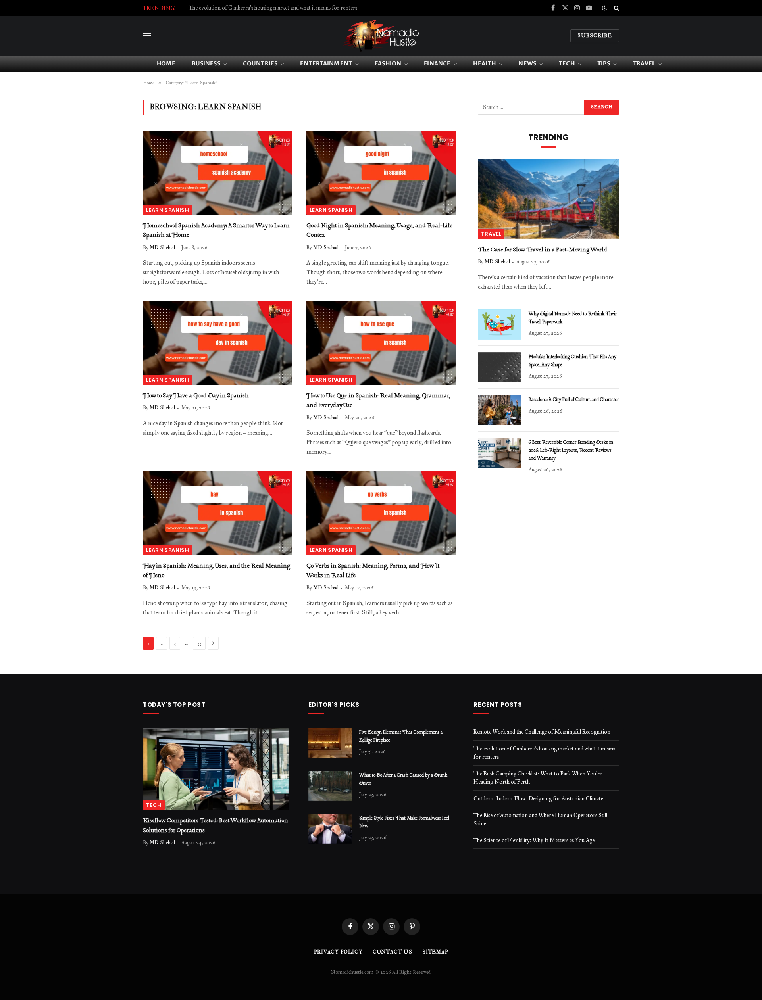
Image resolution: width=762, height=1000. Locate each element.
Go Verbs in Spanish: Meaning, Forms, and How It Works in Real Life (372, 571)
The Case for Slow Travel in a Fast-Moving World (542, 250)
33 (199, 643)
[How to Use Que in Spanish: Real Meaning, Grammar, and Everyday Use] (381, 343)
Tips (603, 63)
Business (206, 63)
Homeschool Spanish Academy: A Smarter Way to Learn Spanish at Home (216, 230)
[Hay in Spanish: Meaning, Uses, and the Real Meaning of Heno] (217, 513)
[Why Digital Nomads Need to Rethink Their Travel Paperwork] (499, 324)
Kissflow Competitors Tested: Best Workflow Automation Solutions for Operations (215, 825)
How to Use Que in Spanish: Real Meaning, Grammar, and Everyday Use (378, 400)
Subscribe (594, 36)
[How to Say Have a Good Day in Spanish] (217, 343)
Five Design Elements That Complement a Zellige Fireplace (401, 736)
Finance (437, 63)
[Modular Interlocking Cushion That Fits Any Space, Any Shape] (499, 367)
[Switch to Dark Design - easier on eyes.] (604, 8)
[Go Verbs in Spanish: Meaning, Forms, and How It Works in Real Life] (381, 513)
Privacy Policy (338, 952)
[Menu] (147, 36)
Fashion (388, 63)
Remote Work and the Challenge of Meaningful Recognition (541, 732)
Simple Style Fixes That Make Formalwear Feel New (404, 822)
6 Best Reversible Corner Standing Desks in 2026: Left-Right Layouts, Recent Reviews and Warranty (571, 451)
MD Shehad (162, 247)
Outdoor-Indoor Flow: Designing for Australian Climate (538, 798)
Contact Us (392, 952)
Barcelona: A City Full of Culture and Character (574, 400)
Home (166, 63)
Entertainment (326, 63)
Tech (567, 63)
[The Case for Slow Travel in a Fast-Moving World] (548, 198)
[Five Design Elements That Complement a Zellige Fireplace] (330, 743)
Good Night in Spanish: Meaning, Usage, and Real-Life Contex (379, 230)
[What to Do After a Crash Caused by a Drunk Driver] (330, 786)
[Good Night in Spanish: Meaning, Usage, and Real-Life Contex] (381, 173)
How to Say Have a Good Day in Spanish (196, 396)
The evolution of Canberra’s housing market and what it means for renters (273, 7)
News (527, 63)
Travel (644, 63)
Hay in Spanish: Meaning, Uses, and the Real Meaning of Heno (216, 571)
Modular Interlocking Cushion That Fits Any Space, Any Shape (572, 361)
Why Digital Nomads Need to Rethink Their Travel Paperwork (573, 318)
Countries (260, 63)
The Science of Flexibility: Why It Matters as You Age (534, 840)
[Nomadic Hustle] (381, 36)
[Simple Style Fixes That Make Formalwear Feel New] (330, 829)
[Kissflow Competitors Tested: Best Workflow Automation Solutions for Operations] (216, 769)
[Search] (615, 8)
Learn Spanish (167, 210)
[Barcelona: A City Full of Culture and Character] (499, 410)
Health (484, 63)
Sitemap (435, 952)
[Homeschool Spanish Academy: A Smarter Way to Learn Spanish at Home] (217, 173)
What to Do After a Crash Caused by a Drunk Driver (403, 779)
